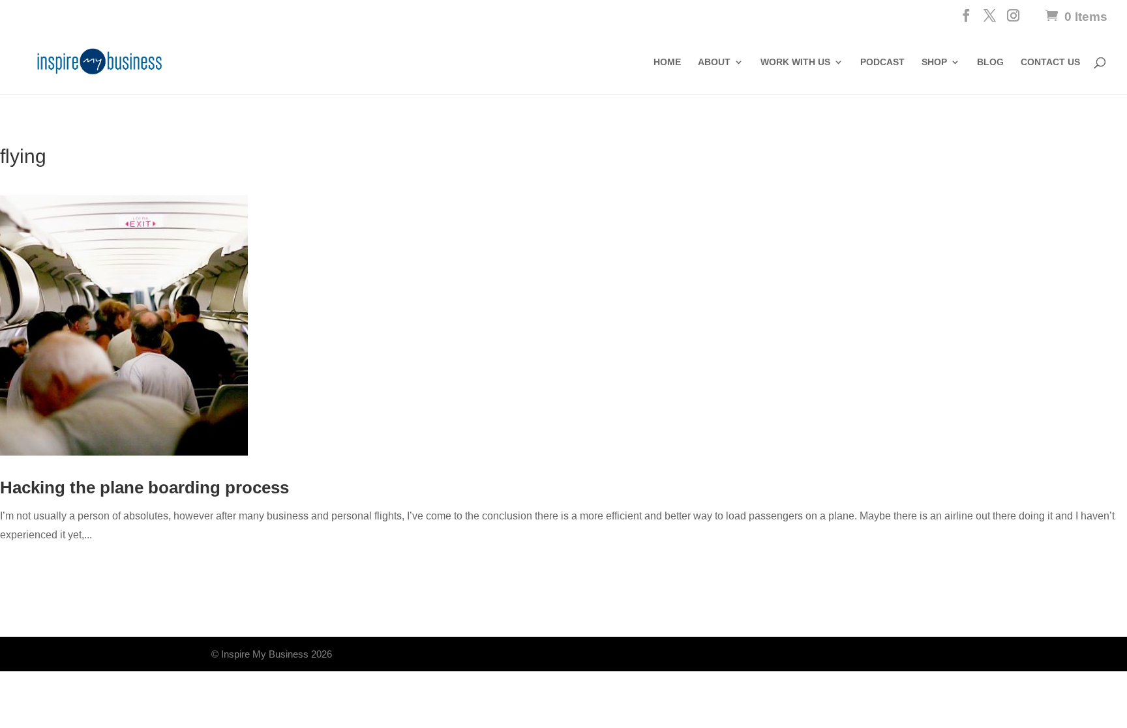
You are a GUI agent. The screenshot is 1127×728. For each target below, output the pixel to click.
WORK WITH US (795, 62)
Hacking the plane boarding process (144, 487)
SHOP (934, 62)
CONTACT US (1050, 62)
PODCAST (882, 62)
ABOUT (714, 62)
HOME (667, 62)
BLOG (990, 62)
